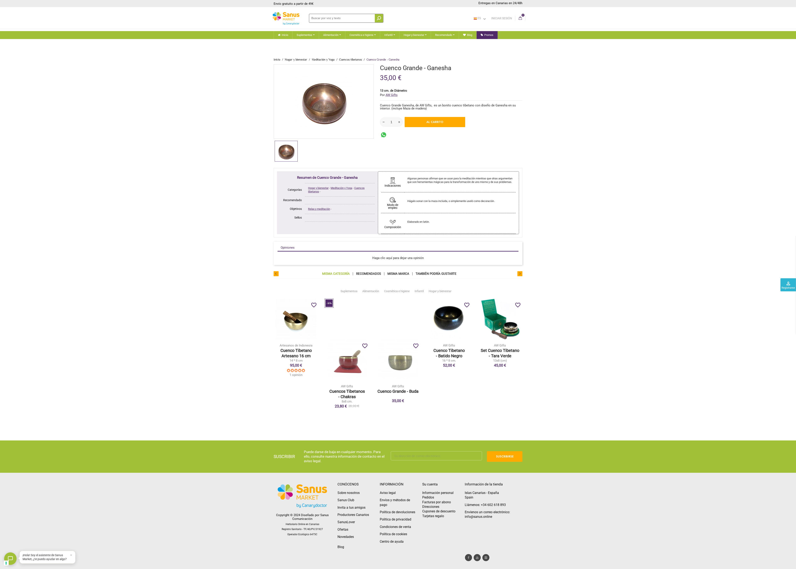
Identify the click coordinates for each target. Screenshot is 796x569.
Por (389, 95)
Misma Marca (398, 273)
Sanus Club (345, 500)
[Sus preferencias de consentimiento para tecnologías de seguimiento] (6, 563)
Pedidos (428, 497)
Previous (276, 273)
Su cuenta (430, 484)
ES (479, 18)
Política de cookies (393, 534)
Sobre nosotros (348, 493)
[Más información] (313, 355)
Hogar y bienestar (318, 188)
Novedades (345, 537)
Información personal (438, 493)
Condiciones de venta (395, 527)
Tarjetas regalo (433, 516)
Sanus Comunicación (310, 517)
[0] (520, 18)
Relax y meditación (319, 208)
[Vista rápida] (304, 355)
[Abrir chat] (10, 558)
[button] (47, 557)
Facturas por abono (436, 502)
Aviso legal (388, 493)
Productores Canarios (353, 515)
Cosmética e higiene (397, 291)
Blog (340, 547)
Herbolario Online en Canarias (302, 524)
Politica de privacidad (395, 519)
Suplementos (349, 291)
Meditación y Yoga (341, 188)
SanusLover (346, 522)
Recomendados (368, 273)
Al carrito (434, 122)
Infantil (419, 291)
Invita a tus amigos (351, 507)
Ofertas (342, 529)
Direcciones (430, 507)
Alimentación (370, 291)
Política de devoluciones (397, 512)
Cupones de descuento (438, 511)
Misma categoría (336, 273)
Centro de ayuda (392, 541)
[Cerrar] (71, 555)
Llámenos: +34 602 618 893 (485, 505)
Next (519, 273)
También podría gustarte (436, 273)
